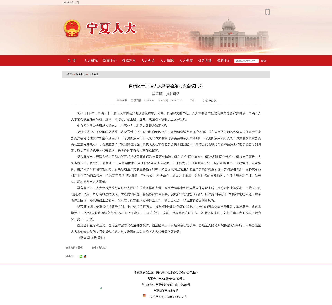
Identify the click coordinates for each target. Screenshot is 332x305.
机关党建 (205, 60)
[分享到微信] (81, 256)
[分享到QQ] (85, 256)
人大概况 (91, 60)
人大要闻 (94, 74)
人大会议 (148, 60)
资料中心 (224, 60)
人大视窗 (186, 60)
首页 (69, 74)
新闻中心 (110, 60)
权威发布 (129, 60)
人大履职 (167, 60)
